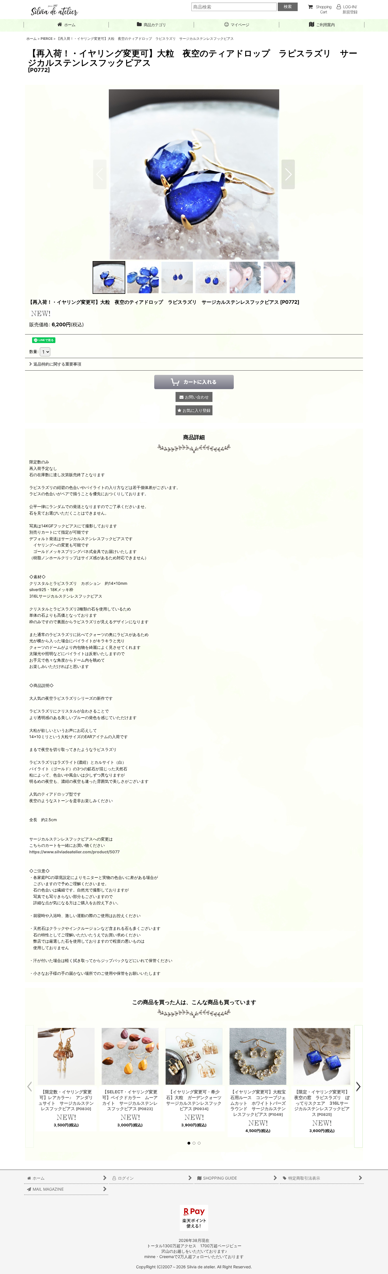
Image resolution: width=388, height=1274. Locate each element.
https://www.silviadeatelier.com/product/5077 (74, 851)
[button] (288, 174)
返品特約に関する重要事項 (57, 364)
